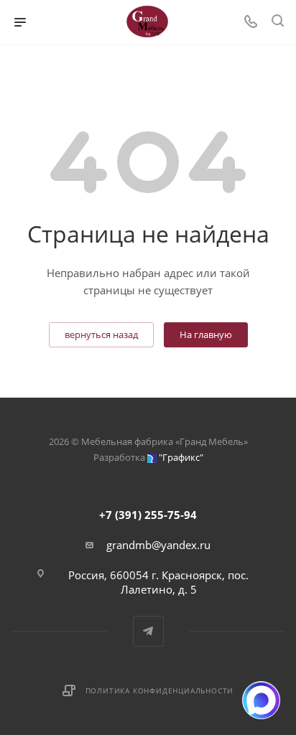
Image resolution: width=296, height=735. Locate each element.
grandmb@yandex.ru (158, 545)
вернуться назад (101, 334)
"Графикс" (181, 457)
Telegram (148, 631)
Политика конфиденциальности (159, 690)
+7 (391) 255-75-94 (148, 514)
